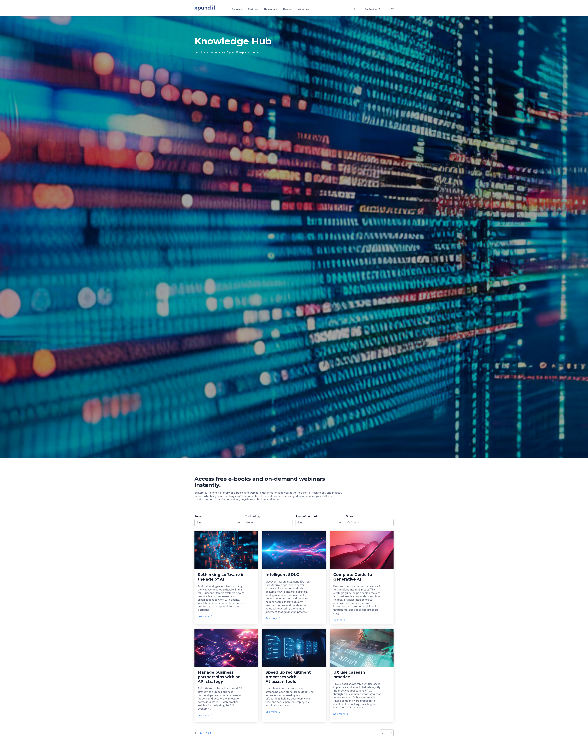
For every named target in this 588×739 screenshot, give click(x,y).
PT (392, 9)
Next (208, 732)
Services (237, 9)
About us (303, 9)
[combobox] (215, 522)
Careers (287, 9)
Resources (270, 9)
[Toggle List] (239, 522)
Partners (253, 9)
